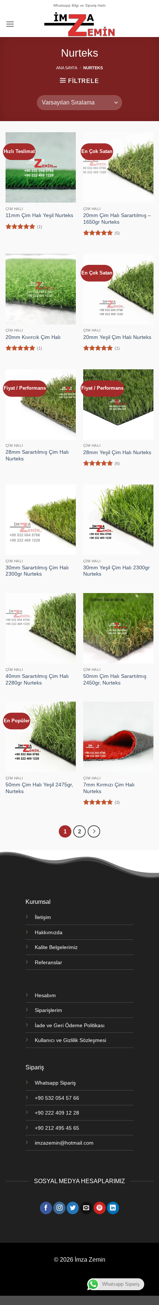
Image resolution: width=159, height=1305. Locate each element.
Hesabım (45, 995)
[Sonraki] (94, 831)
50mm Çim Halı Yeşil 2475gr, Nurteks (39, 788)
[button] (10, 24)
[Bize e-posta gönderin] (86, 1208)
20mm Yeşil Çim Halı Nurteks (117, 337)
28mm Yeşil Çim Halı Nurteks (117, 452)
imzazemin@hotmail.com (64, 1143)
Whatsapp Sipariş (55, 1083)
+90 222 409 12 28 (57, 1113)
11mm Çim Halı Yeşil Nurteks (39, 215)
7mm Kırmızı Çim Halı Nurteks (109, 788)
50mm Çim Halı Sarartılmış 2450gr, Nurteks (114, 679)
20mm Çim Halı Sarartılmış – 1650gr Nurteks (117, 219)
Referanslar (48, 962)
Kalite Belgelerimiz (56, 947)
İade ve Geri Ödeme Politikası (70, 1025)
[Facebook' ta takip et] (46, 1208)
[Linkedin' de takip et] (113, 1208)
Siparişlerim (48, 1010)
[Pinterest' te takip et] (100, 1208)
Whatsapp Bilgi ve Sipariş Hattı (79, 5)
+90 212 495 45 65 (57, 1128)
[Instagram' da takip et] (59, 1208)
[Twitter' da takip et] (73, 1208)
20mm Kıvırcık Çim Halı (33, 337)
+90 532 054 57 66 (57, 1098)
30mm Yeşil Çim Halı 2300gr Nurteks (116, 571)
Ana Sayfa (66, 68)
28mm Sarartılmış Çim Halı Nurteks (37, 455)
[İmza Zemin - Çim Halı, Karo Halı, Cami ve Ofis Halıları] (79, 24)
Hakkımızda (48, 932)
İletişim (43, 917)
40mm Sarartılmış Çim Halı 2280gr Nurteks (37, 679)
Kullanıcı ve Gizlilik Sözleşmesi (70, 1040)
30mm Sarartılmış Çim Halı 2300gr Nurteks (37, 571)
